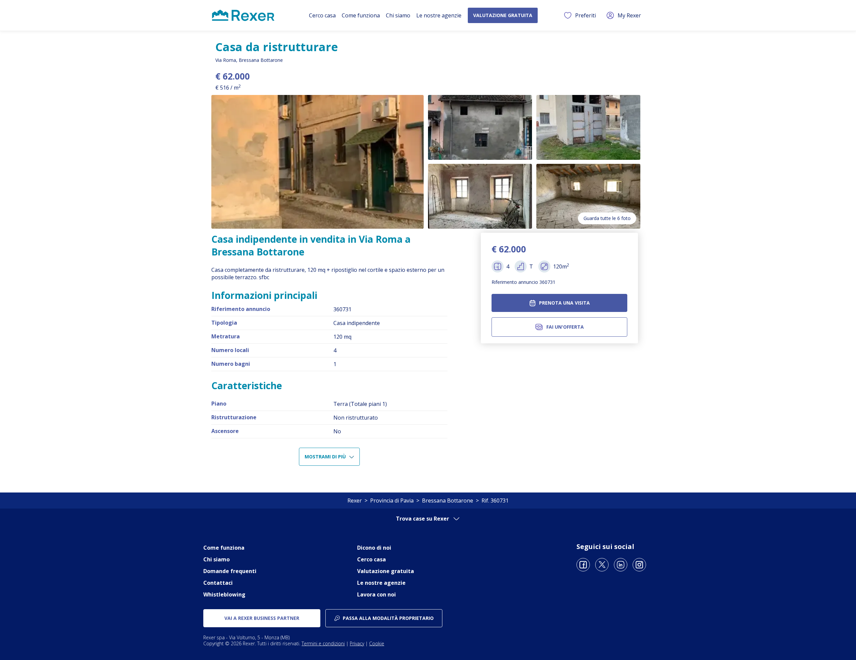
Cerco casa (322, 15)
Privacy (357, 643)
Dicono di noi (374, 547)
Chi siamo (398, 15)
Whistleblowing (224, 594)
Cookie (376, 643)
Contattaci (218, 582)
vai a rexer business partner (261, 618)
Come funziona (361, 15)
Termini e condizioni (323, 643)
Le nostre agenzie (438, 15)
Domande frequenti (229, 571)
